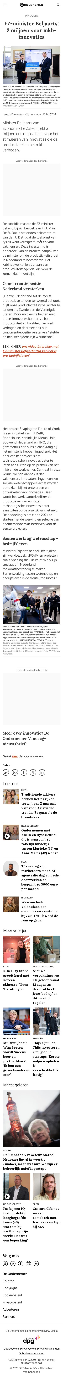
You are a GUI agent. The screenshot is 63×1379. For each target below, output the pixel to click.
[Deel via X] (33, 772)
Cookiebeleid (11, 1348)
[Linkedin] (13, 1263)
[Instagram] (28, 1263)
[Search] (58, 5)
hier (15, 756)
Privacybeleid (28, 1348)
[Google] (5, 1263)
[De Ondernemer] (31, 5)
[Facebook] (20, 1263)
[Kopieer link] (6, 772)
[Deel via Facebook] (24, 772)
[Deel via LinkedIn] (42, 772)
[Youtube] (36, 1263)
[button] (48, 1348)
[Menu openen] (5, 5)
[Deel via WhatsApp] (15, 772)
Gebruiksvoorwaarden (31, 1353)
